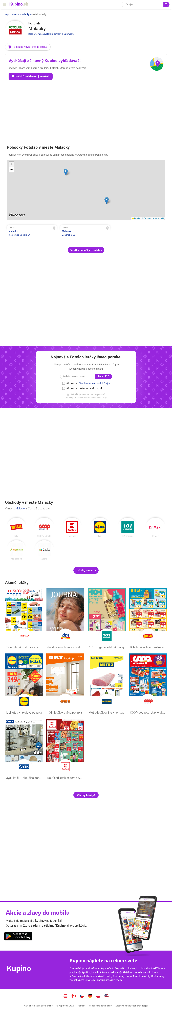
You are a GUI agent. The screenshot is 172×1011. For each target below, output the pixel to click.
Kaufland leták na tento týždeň (65, 750)
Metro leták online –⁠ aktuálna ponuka (107, 684)
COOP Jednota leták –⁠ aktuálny (148, 684)
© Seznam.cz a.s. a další (153, 218)
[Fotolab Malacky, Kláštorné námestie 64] (32, 231)
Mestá (16, 14)
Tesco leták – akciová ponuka (24, 619)
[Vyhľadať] (166, 4)
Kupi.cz (81, 996)
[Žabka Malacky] (44, 550)
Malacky (25, 14)
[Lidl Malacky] (100, 527)
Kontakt (81, 1005)
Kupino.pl (98, 996)
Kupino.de (90, 996)
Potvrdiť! (103, 376)
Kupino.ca (73, 996)
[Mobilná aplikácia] (18, 937)
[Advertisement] (86, 112)
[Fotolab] (15, 31)
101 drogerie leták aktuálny (107, 619)
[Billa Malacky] (16, 527)
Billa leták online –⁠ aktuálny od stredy (148, 619)
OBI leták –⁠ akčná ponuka (65, 684)
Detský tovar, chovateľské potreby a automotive (51, 34)
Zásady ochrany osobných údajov (94, 383)
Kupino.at (65, 996)
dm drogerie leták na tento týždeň (65, 619)
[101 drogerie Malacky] (128, 527)
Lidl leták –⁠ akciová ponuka (24, 684)
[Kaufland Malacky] (72, 527)
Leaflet (137, 218)
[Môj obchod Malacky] (16, 550)
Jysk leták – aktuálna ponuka (24, 750)
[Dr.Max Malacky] (155, 527)
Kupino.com (106, 996)
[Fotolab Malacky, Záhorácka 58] (85, 231)
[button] (28, 47)
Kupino (8, 14)
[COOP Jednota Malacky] (44, 527)
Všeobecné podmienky (100, 1005)
